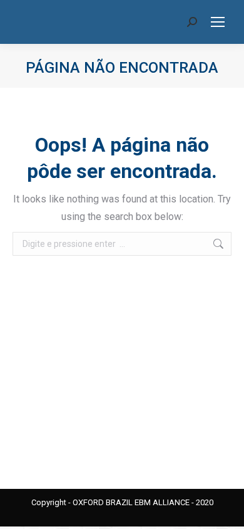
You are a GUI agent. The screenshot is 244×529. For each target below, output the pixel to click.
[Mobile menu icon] (218, 22)
